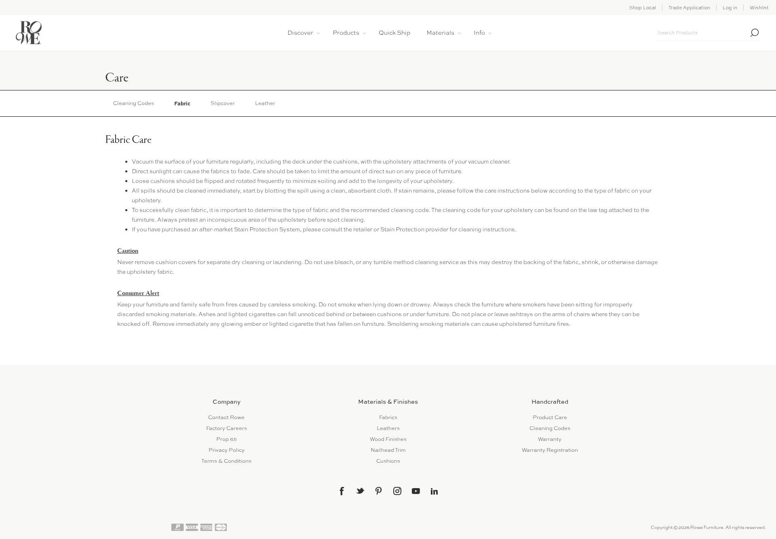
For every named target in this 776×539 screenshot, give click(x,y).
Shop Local (642, 7)
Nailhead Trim (388, 450)
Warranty (549, 439)
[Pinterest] (379, 491)
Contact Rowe (226, 417)
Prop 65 (226, 439)
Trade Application (689, 7)
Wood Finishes (388, 439)
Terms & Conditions (226, 460)
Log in (730, 7)
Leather (265, 103)
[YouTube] (416, 491)
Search (755, 33)
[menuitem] (226, 417)
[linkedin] (434, 491)
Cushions (388, 460)
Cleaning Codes (133, 103)
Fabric (182, 103)
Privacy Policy (227, 450)
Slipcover (223, 103)
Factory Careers (226, 428)
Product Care (550, 417)
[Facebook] (341, 491)
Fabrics (388, 417)
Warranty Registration (550, 450)
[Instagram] (397, 491)
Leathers (388, 428)
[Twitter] (360, 490)
